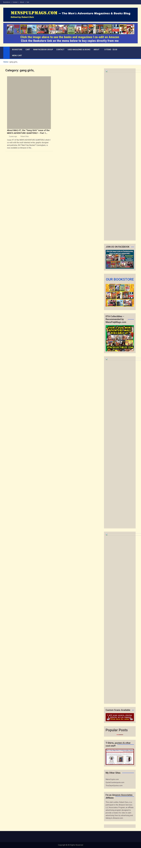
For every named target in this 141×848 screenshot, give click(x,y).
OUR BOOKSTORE (120, 279)
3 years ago (13, 136)
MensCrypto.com (112, 779)
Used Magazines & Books (79, 50)
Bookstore (6, 2)
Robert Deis (25, 136)
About (22, 2)
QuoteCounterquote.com (115, 782)
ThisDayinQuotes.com (114, 785)
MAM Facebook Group (43, 50)
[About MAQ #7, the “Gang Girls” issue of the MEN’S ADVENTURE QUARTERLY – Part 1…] (29, 102)
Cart (28, 2)
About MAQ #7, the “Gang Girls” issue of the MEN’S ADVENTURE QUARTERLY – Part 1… (28, 131)
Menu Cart (17, 55)
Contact (15, 2)
